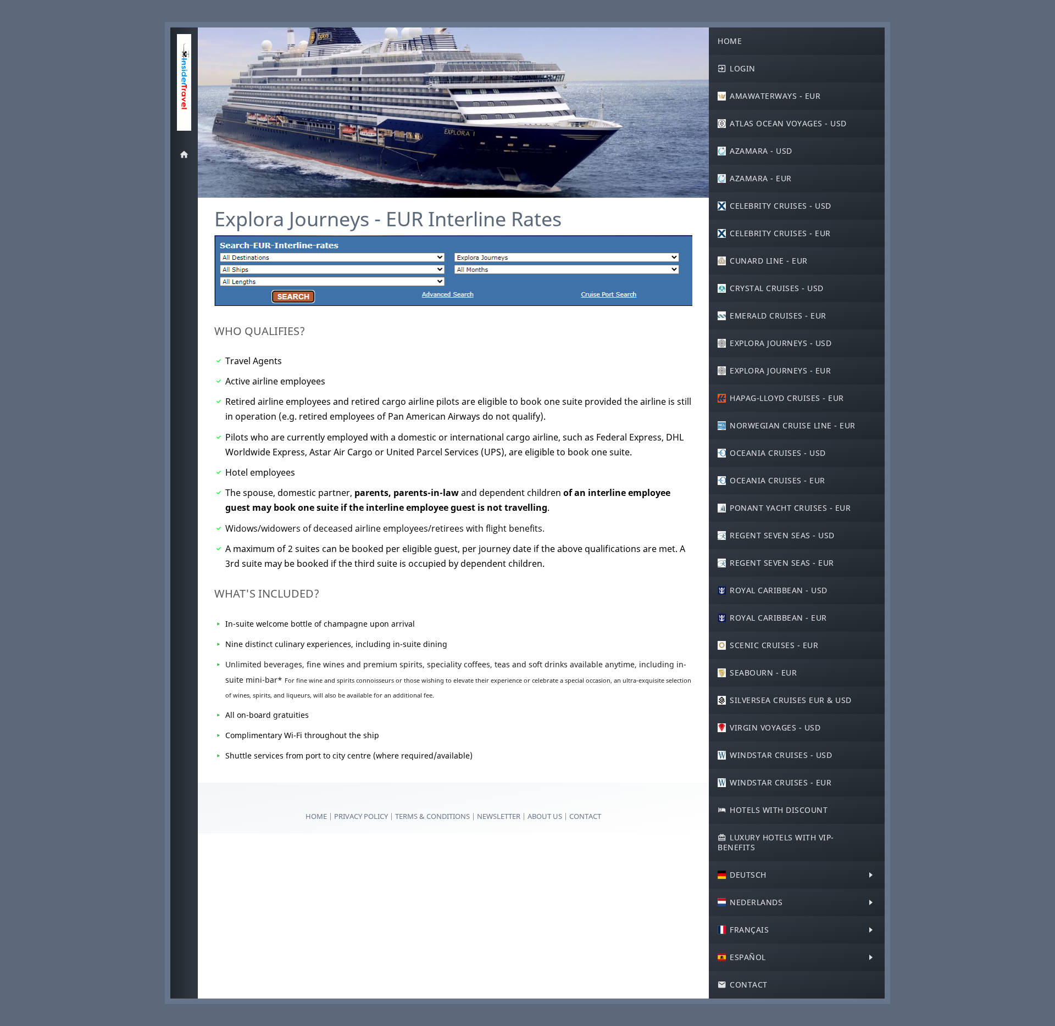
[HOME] (184, 154)
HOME (316, 816)
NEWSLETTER (498, 816)
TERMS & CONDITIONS (432, 816)
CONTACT (585, 816)
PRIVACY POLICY (362, 816)
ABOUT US (546, 816)
